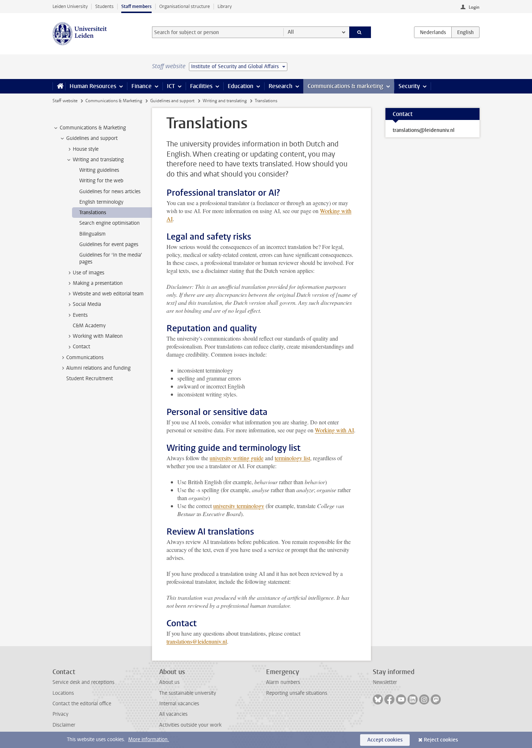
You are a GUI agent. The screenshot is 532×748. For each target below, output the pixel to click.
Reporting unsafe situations (296, 693)
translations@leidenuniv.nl (196, 641)
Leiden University (70, 6)
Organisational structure (184, 6)
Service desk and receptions (83, 682)
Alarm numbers (283, 682)
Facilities (201, 86)
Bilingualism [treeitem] (92, 233)
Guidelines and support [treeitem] (92, 138)
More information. (148, 739)
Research (280, 86)
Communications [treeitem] (85, 357)
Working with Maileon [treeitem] (98, 336)
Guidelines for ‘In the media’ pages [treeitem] (110, 258)
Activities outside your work (190, 725)
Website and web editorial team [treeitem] (108, 293)
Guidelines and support (172, 101)
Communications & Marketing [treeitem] (93, 127)
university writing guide (236, 458)
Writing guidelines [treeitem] (99, 170)
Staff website (64, 101)
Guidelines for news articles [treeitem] (109, 191)
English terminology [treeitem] (101, 202)
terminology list (292, 458)
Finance (141, 86)
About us (169, 682)
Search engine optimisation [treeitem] (109, 223)
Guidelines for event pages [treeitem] (108, 244)
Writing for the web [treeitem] (101, 180)
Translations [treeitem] (92, 212)
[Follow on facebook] (389, 699)
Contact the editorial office (81, 703)
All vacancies (173, 714)
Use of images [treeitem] (88, 272)
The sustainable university (187, 693)
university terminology (238, 506)
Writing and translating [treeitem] (98, 159)
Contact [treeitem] (81, 346)
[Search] (360, 32)
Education (240, 86)
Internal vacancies (179, 703)
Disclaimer (63, 725)
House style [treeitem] (85, 149)
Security (409, 86)
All (291, 32)
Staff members (136, 6)
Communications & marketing (345, 86)
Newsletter (385, 682)
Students (104, 6)
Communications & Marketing (113, 101)
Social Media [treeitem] (87, 304)
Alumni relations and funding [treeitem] (98, 368)
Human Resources (92, 86)
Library (225, 6)
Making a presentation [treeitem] (98, 283)
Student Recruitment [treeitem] (89, 378)
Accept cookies (384, 739)
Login (474, 7)
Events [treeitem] (80, 315)
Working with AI (334, 430)
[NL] (433, 32)
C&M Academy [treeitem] (89, 325)
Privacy (60, 714)
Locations (63, 693)
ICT (171, 86)
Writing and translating (225, 101)
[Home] (58, 86)
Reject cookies (441, 739)
